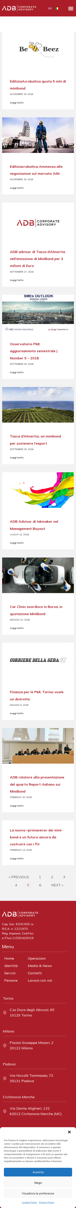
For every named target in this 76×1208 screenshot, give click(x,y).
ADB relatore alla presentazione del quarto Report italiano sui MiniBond (37, 784)
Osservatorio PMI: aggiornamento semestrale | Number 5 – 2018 (33, 351)
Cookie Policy (29, 1202)
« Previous (19, 877)
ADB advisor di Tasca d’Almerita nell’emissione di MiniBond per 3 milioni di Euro (37, 259)
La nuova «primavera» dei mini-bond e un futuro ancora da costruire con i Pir (36, 837)
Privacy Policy (46, 1202)
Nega (38, 1183)
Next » (57, 885)
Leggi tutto (17, 102)
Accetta (38, 1172)
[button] (69, 1132)
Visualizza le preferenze (38, 1193)
